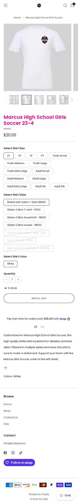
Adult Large (39, 178)
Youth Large (40, 163)
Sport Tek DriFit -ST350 (20, 240)
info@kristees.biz (15, 443)
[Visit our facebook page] (5, 453)
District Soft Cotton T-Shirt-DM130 (26, 202)
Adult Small (42, 171)
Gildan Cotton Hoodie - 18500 (24, 225)
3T (20, 155)
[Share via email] (42, 327)
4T (31, 155)
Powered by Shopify (39, 494)
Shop (7, 411)
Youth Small (60, 155)
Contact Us (11, 417)
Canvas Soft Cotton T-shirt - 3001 (26, 232)
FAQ (6, 424)
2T (8, 155)
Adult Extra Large (17, 186)
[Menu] (6, 5)
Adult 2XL (40, 186)
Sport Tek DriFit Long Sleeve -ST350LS (28, 248)
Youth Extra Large (17, 171)
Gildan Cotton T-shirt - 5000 (24, 209)
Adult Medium (15, 178)
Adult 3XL (59, 186)
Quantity (9, 273)
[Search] (65, 5)
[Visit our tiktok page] (21, 453)
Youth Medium (15, 163)
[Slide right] (71, 99)
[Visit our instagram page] (13, 453)
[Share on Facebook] (36, 327)
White (10, 263)
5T (42, 155)
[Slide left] (6, 99)
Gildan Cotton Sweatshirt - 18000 (26, 217)
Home (8, 404)
